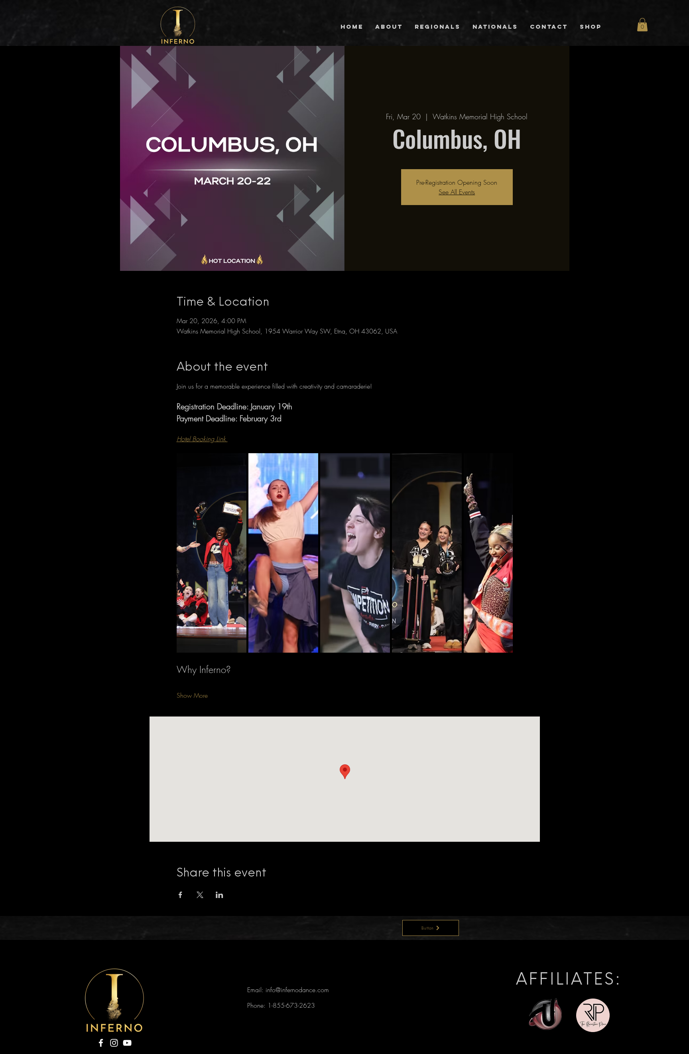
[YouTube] (127, 1043)
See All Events (457, 192)
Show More (192, 695)
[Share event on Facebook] (180, 895)
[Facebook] (101, 1043)
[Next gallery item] (503, 553)
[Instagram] (114, 1043)
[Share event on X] (200, 895)
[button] (642, 24)
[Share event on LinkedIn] (219, 895)
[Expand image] (211, 553)
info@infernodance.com (297, 989)
